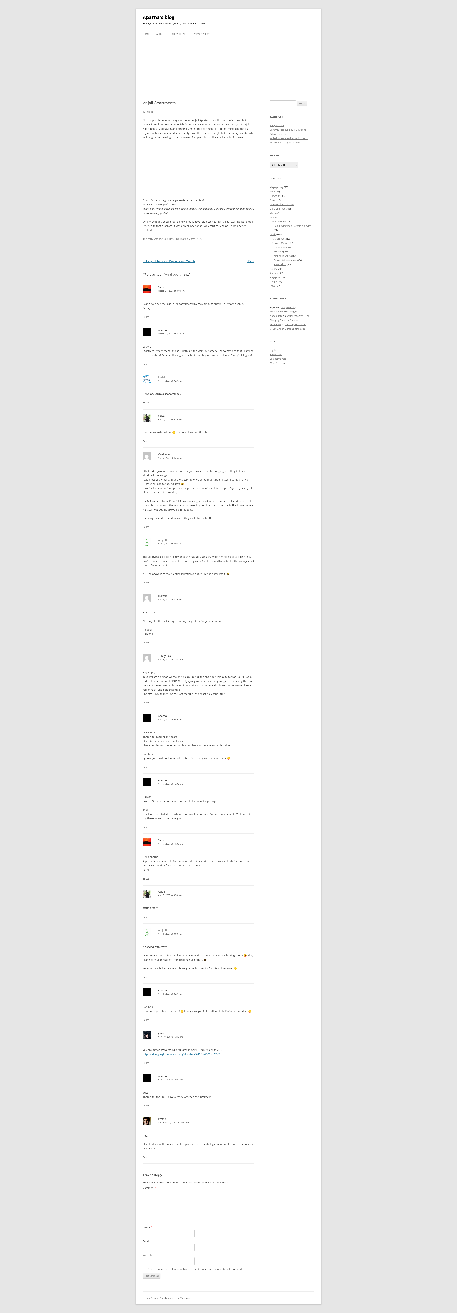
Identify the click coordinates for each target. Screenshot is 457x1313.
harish (162, 377)
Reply (146, 316)
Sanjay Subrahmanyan (286, 260)
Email (147, 1241)
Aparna (162, 330)
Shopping (275, 273)
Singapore (275, 277)
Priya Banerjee (277, 311)
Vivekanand (165, 454)
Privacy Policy (202, 34)
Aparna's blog (158, 17)
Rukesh (162, 596)
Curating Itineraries (295, 324)
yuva (161, 1033)
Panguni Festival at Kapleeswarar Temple (169, 261)
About (160, 34)
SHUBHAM (275, 324)
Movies (273, 217)
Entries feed (276, 354)
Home (146, 34)
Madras (274, 213)
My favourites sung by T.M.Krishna (288, 129)
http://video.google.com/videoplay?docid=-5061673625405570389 (181, 1054)
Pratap (162, 1119)
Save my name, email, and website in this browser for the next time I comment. (195, 1269)
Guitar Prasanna (282, 247)
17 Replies (148, 111)
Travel (273, 285)
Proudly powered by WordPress (174, 1297)
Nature (273, 268)
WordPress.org (277, 363)
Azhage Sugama (278, 134)
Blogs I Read (179, 34)
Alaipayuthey (276, 187)
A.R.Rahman (278, 238)
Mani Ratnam (279, 221)
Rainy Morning (277, 125)
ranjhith (163, 540)
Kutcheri (278, 251)
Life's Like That (177, 238)
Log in (273, 350)
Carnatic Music (279, 243)
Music (273, 234)
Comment (150, 1188)
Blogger (293, 311)
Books (273, 200)
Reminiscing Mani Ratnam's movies (292, 225)
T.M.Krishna (280, 264)
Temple (273, 281)
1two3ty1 (277, 195)
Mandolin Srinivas (283, 255)
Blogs (272, 191)
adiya (161, 415)
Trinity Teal (165, 656)
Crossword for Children (282, 204)
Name (147, 1227)
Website (147, 1255)
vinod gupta (276, 315)
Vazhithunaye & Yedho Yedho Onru (289, 138)
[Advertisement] (228, 65)
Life (250, 261)
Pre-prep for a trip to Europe (285, 142)
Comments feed (278, 358)
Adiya (161, 891)
